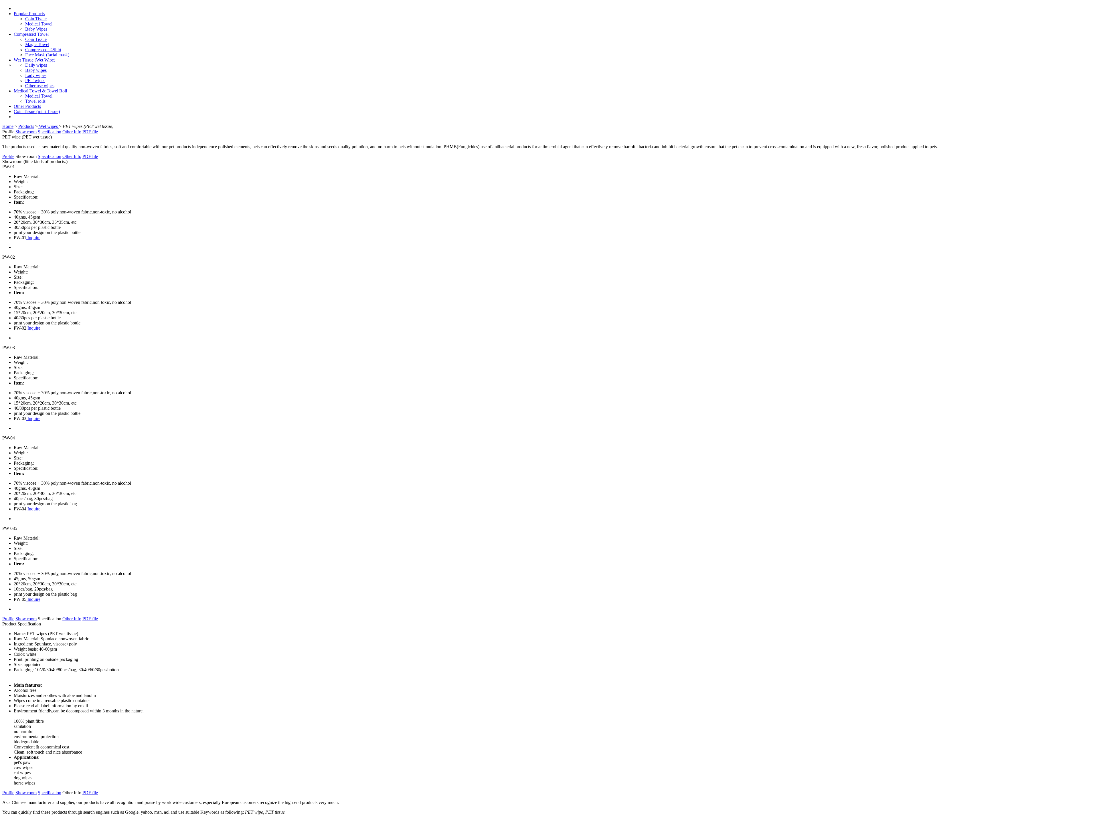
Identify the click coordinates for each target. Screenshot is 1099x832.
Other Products (27, 106)
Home (7, 126)
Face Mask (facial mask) (47, 54)
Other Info (71, 131)
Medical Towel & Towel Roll (40, 90)
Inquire (33, 237)
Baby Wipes (36, 29)
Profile (8, 156)
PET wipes (35, 80)
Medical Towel (38, 23)
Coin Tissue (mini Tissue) (37, 111)
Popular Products (29, 13)
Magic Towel (37, 44)
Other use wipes (39, 85)
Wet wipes (48, 126)
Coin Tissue (36, 18)
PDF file (90, 131)
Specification (49, 131)
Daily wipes (36, 65)
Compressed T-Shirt (43, 49)
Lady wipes (35, 75)
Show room (26, 131)
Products (26, 126)
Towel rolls (35, 101)
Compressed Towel (31, 34)
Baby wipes (36, 70)
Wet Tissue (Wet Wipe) (34, 60)
